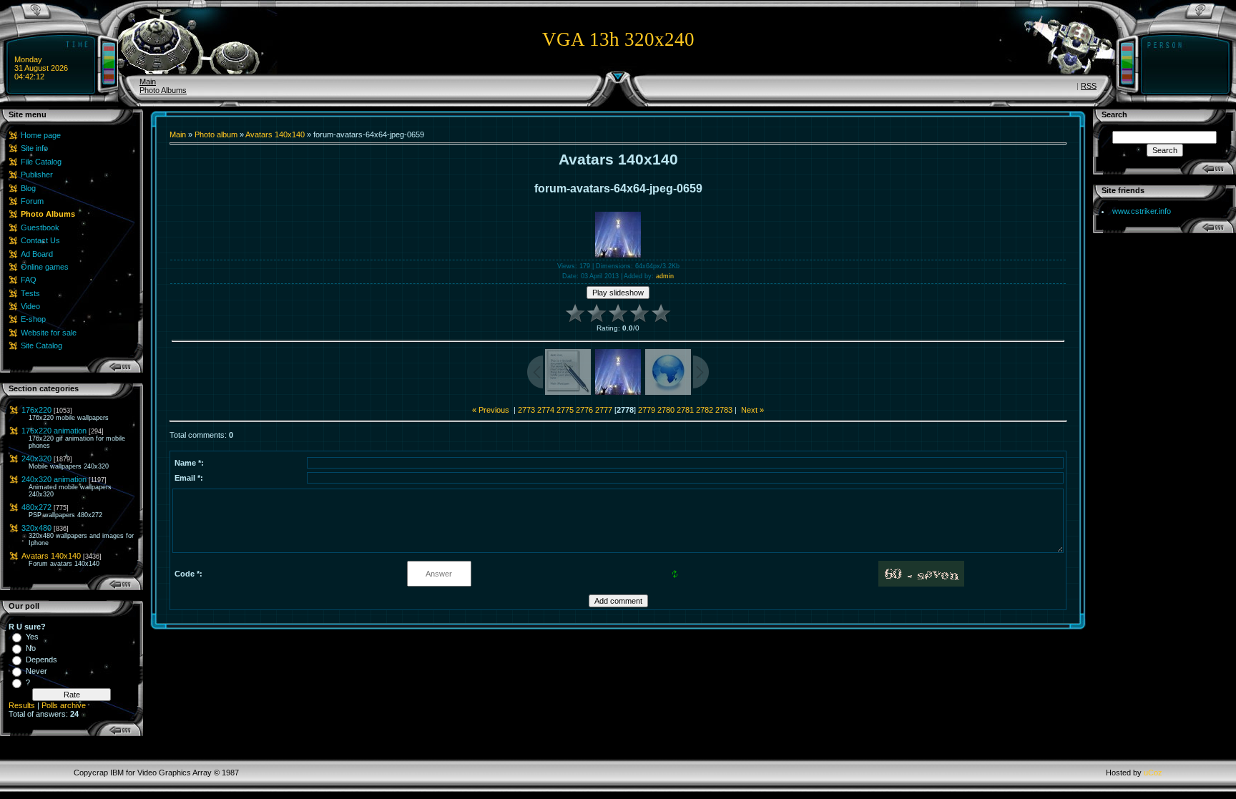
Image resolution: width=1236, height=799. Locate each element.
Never (36, 671)
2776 (584, 410)
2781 (685, 410)
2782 (704, 410)
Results (22, 705)
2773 (526, 410)
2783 (723, 410)
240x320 (36, 458)
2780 (666, 410)
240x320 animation (54, 479)
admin (665, 276)
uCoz (1153, 772)
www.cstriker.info (1141, 211)
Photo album (216, 134)
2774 (545, 410)
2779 (646, 410)
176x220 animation (54, 430)
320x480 (36, 528)
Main (147, 81)
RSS (1089, 86)
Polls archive (63, 705)
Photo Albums (163, 90)
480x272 (36, 507)
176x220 (36, 410)
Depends (41, 659)
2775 (565, 410)
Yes (32, 636)
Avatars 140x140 (51, 556)
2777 (603, 410)
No (31, 648)
